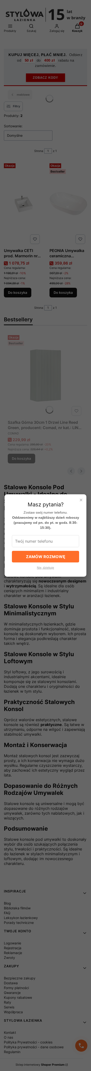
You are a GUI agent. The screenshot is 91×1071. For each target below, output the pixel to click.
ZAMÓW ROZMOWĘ (45, 556)
